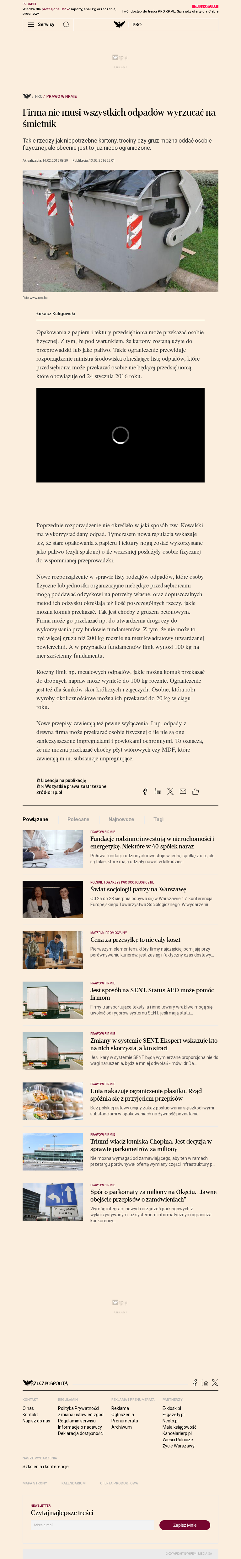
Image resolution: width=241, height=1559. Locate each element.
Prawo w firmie (61, 96)
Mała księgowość (179, 1427)
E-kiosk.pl (172, 1408)
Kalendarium (74, 1483)
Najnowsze (121, 819)
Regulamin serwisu (77, 1420)
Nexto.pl (171, 1420)
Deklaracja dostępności (81, 1433)
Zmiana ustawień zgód (81, 1414)
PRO (137, 25)
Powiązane (35, 819)
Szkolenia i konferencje (46, 1466)
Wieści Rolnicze (178, 1439)
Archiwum (121, 1427)
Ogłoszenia (122, 1414)
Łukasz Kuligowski (55, 313)
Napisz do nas (36, 1420)
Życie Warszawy (179, 1445)
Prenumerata (124, 1420)
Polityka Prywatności (78, 1408)
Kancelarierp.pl (177, 1433)
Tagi (158, 819)
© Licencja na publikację (61, 780)
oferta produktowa (119, 1483)
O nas (28, 1408)
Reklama (120, 1408)
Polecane (78, 819)
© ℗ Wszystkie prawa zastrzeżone (71, 786)
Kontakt (30, 1414)
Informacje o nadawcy (80, 1427)
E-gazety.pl (174, 1414)
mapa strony (35, 1483)
